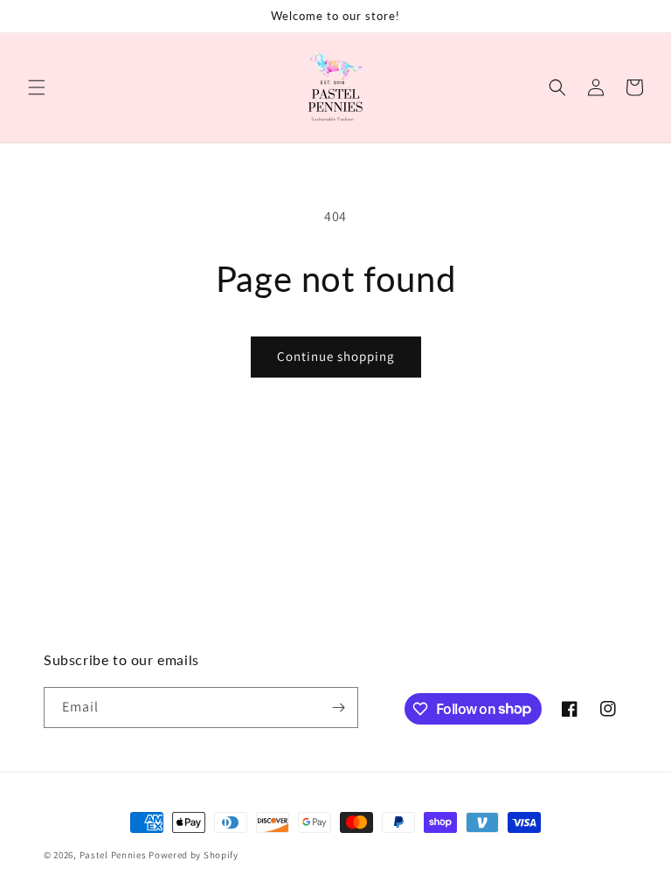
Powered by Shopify (194, 855)
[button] (36, 87)
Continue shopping (336, 356)
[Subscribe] (338, 707)
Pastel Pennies (113, 855)
